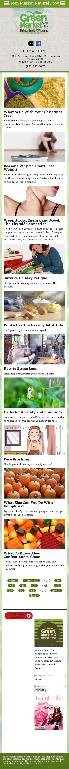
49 (57, 585)
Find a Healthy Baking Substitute (33, 325)
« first (13, 580)
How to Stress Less (20, 368)
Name (37, 679)
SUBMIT (40, 690)
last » (34, 595)
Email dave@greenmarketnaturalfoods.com (31, 43)
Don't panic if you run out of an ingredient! (27, 330)
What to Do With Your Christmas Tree (33, 114)
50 (10, 590)
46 (22, 585)
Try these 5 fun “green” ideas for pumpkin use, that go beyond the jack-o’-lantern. (33, 513)
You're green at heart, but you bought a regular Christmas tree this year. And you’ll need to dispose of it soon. (34, 124)
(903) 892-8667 (35, 66)
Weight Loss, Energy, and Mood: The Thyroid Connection (32, 222)
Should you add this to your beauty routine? (28, 464)
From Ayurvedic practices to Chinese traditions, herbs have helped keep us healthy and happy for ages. (34, 419)
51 (21, 590)
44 (58, 580)
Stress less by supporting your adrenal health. (29, 373)
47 (34, 585)
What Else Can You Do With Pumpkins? (28, 504)
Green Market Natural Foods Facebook (38, 43)
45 (11, 585)
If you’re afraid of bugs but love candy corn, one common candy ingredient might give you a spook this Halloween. (34, 565)
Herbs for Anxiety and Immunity (33, 412)
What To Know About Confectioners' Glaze (23, 555)
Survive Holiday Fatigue (25, 278)
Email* (38, 668)
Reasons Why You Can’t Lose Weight (29, 168)
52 (32, 590)
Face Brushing (16, 459)
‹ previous (31, 580)
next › (56, 590)
